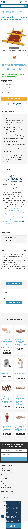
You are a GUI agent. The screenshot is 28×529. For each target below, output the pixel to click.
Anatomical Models (5, 11)
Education (15, 9)
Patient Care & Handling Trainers (8, 12)
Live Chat (3, 485)
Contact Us (4, 493)
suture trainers (7, 223)
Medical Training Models (17, 11)
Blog (2, 483)
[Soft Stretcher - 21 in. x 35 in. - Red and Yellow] (14, 57)
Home (2, 9)
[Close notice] (19, 503)
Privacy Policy (9, 517)
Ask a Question (14, 302)
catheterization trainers (16, 212)
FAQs (2, 499)
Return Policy (4, 497)
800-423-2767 (9, 468)
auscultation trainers (14, 210)
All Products (8, 9)
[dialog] (14, 515)
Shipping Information (6, 495)
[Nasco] (14, 179)
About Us (3, 481)
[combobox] (14, 6)
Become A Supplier (6, 487)
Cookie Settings (9, 521)
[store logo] (9, 2)
